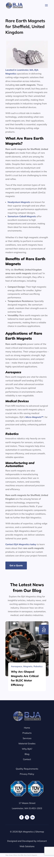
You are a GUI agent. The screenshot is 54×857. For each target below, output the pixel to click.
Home (27, 727)
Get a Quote (16, 565)
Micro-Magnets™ (34, 417)
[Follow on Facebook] (21, 817)
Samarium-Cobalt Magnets (22, 216)
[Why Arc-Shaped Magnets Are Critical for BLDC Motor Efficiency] (27, 648)
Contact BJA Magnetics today (20, 544)
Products (27, 733)
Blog (27, 754)
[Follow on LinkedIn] (32, 817)
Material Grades (27, 743)
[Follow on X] (27, 817)
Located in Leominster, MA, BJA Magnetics (21, 71)
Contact (27, 759)
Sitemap (39, 831)
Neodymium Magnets (19, 202)
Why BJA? (27, 748)
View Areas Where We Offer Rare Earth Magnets (21, 855)
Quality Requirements (27, 768)
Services (27, 738)
